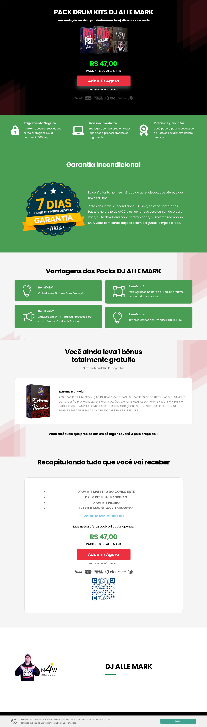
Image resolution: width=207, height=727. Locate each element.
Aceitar (178, 721)
